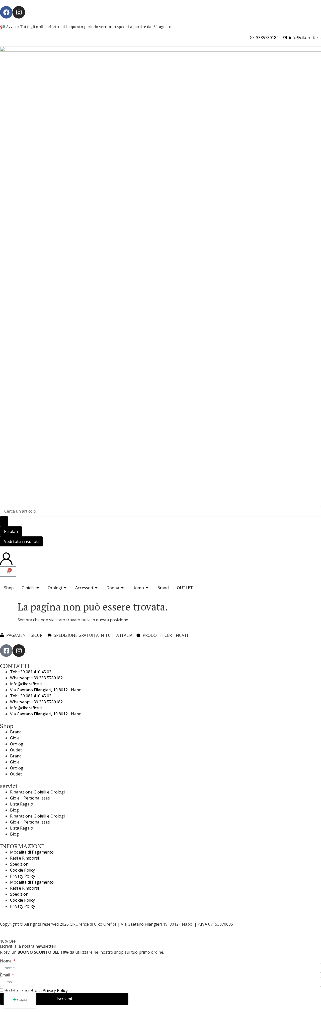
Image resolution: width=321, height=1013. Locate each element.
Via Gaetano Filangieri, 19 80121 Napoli (47, 690)
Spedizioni (19, 864)
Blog (14, 810)
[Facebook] (6, 12)
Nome (6, 961)
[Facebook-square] (6, 650)
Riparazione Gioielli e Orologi (37, 792)
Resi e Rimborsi (24, 858)
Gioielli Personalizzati (30, 798)
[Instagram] (19, 12)
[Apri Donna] (122, 588)
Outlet (16, 750)
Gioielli (16, 738)
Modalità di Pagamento (32, 852)
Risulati (11, 531)
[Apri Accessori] (96, 588)
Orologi (17, 744)
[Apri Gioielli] (38, 588)
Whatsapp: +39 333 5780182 (36, 678)
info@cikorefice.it (26, 684)
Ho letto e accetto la (36, 990)
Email (5, 975)
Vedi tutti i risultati (21, 541)
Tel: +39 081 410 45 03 (30, 672)
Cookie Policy (22, 870)
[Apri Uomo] (147, 588)
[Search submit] (4, 521)
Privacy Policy (22, 876)
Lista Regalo (21, 804)
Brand (16, 732)
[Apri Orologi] (65, 588)
